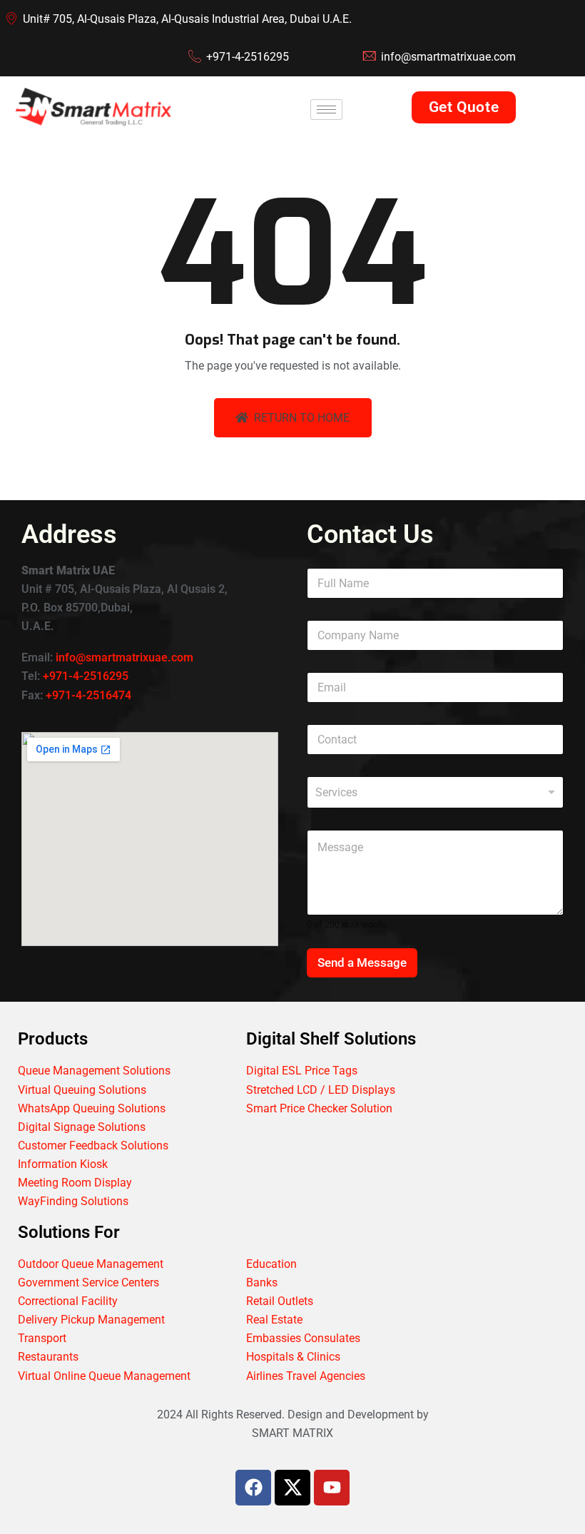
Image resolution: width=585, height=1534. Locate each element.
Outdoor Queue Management (90, 1264)
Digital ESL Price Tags (301, 1070)
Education (271, 1264)
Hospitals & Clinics (293, 1356)
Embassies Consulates (303, 1338)
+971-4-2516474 (88, 695)
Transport (42, 1338)
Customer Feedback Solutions (93, 1145)
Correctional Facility (68, 1301)
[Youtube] (332, 1487)
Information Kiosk (63, 1164)
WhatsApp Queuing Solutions (92, 1108)
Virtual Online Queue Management (104, 1376)
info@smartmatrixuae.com (124, 657)
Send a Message (362, 962)
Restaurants (48, 1356)
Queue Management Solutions (94, 1070)
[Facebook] (253, 1487)
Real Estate (274, 1319)
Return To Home (302, 418)
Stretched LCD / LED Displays (320, 1090)
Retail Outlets (279, 1301)
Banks (262, 1282)
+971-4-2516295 (85, 676)
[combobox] (435, 792)
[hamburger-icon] (326, 109)
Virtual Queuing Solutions (82, 1090)
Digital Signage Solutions (82, 1127)
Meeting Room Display (75, 1182)
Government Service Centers (88, 1282)
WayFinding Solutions (73, 1201)
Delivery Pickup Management (91, 1319)
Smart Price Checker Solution (319, 1108)
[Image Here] (292, 1487)
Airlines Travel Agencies (305, 1376)
